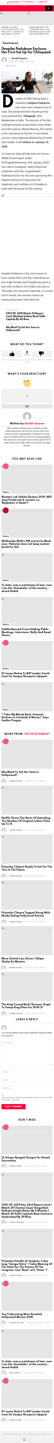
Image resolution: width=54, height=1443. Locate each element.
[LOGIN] (39, 8)
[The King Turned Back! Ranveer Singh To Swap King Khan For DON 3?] (27, 986)
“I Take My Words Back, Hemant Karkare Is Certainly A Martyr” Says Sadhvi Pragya (25, 717)
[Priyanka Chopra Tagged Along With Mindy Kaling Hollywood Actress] (27, 895)
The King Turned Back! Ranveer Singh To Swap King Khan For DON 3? (25, 1006)
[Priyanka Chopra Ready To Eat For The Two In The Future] (27, 849)
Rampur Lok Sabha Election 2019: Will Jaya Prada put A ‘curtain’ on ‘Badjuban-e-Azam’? (26, 500)
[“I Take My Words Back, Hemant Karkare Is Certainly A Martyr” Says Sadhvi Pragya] (27, 696)
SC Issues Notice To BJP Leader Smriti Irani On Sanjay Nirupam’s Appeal (25, 675)
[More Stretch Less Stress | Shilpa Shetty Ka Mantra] (27, 940)
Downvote (41, 353)
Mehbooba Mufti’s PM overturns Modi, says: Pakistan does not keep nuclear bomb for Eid (26, 544)
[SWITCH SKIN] (34, 8)
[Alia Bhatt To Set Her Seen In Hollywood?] (27, 754)
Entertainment (37, 734)
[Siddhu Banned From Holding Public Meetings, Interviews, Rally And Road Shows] (27, 611)
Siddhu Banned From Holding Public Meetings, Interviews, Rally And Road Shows (26, 632)
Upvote (11, 353)
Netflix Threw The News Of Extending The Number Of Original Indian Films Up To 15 (25, 821)
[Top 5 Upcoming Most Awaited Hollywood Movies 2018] (27, 1296)
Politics (6, 492)
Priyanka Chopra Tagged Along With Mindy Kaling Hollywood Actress (25, 914)
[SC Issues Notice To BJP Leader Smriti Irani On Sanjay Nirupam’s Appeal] (27, 655)
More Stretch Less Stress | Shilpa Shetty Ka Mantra (22, 960)
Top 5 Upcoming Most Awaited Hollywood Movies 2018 (21, 1316)
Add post (49, 8)
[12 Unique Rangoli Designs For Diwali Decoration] (27, 1140)
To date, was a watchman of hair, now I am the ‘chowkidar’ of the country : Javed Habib (26, 588)
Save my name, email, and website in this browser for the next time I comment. (26, 1099)
